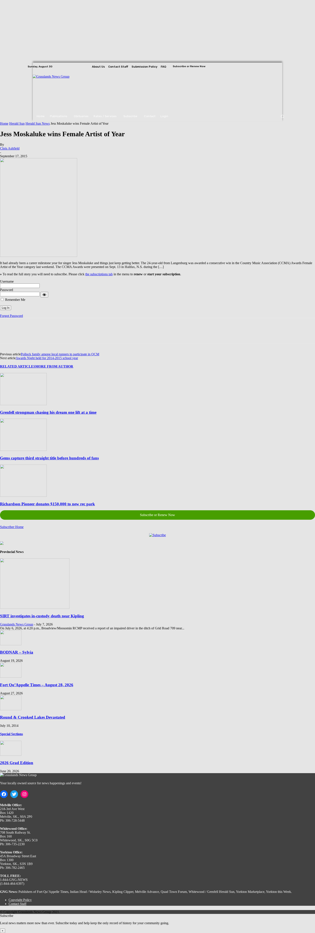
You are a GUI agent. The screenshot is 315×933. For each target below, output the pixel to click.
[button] (282, 116)
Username (7, 281)
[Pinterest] (38, 334)
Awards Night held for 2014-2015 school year (47, 358)
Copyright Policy (20, 900)
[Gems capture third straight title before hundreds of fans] (23, 449)
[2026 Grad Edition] (10, 754)
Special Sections (11, 734)
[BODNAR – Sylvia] (10, 644)
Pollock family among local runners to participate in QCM (60, 354)
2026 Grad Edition (16, 762)
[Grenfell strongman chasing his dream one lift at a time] (23, 404)
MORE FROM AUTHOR (54, 366)
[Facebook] (272, 67)
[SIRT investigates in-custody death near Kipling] (34, 607)
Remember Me (14, 299)
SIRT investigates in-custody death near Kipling (42, 616)
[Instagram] (278, 67)
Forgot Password (11, 316)
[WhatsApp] (53, 334)
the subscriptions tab (99, 274)
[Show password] (44, 294)
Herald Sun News (38, 123)
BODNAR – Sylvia (16, 652)
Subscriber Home (12, 527)
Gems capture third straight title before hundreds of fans (49, 458)
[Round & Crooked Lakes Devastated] (10, 709)
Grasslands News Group (16, 624)
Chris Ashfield (10, 148)
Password (6, 290)
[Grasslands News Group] (59, 91)
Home (4, 123)
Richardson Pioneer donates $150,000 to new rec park (47, 504)
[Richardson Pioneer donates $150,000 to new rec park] (23, 495)
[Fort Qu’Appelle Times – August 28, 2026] (10, 676)
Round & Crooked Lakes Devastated (32, 717)
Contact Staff (17, 904)
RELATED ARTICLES (17, 366)
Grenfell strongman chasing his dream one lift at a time (48, 412)
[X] (284, 67)
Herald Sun (17, 123)
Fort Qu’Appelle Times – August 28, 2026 (36, 685)
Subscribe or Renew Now (157, 515)
